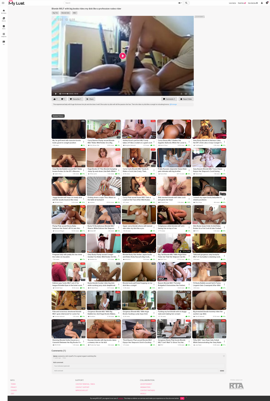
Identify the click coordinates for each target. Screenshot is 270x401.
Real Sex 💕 (242, 3)
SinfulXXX (128, 259)
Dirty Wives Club (94, 145)
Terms (13, 384)
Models (143, 393)
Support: (79, 380)
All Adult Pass (59, 202)
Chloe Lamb (93, 174)
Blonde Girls (65, 13)
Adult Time (163, 259)
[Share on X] (190, 18)
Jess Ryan (198, 345)
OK (182, 398)
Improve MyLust (82, 390)
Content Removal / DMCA (85, 384)
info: (12, 380)
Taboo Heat (198, 174)
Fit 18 (196, 231)
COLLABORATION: (147, 380)
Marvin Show (163, 145)
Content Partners (147, 390)
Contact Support (82, 387)
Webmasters (145, 387)
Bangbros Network (130, 145)
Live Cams (232, 3)
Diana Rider (163, 174)
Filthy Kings (198, 202)
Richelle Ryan (59, 288)
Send (222, 371)
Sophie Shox (58, 174)
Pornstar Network (60, 316)
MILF (74, 13)
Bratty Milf (93, 231)
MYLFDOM (57, 345)
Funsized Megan (59, 231)
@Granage (173, 104)
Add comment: (58, 362)
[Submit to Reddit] (185, 18)
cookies (120, 398)
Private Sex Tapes (95, 345)
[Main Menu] (3, 2)
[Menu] (262, 3)
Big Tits (55, 13)
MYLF (161, 288)
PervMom (92, 316)
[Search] (186, 3)
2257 (12, 393)
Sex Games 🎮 (253, 3)
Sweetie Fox (93, 259)
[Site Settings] (267, 3)
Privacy (14, 387)
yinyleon (92, 202)
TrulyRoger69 (199, 145)
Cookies (14, 390)
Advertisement (146, 384)
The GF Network (199, 316)
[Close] (186, 398)
